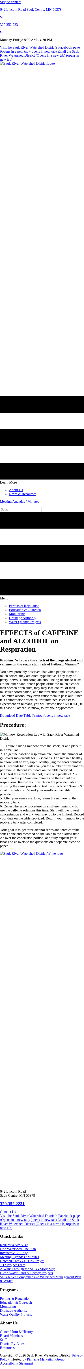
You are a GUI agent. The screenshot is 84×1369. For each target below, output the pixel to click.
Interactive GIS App (14, 1253)
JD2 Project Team (12, 1265)
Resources (7, 1348)
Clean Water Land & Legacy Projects (26, 1273)
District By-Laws (12, 1344)
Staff (3, 1340)
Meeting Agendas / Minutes (19, 501)
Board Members (11, 1336)
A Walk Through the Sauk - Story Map (27, 1269)
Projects (26, 1314)
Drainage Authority (13, 1310)
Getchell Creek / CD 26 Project (22, 1261)
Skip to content (10, 2)
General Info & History (16, 1332)
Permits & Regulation (15, 1298)
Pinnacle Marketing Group (46, 1359)
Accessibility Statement (16, 1363)
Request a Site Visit (14, 1245)
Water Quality (10, 1314)
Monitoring (8, 1306)
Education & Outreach (16, 1302)
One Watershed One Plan (18, 1249)
